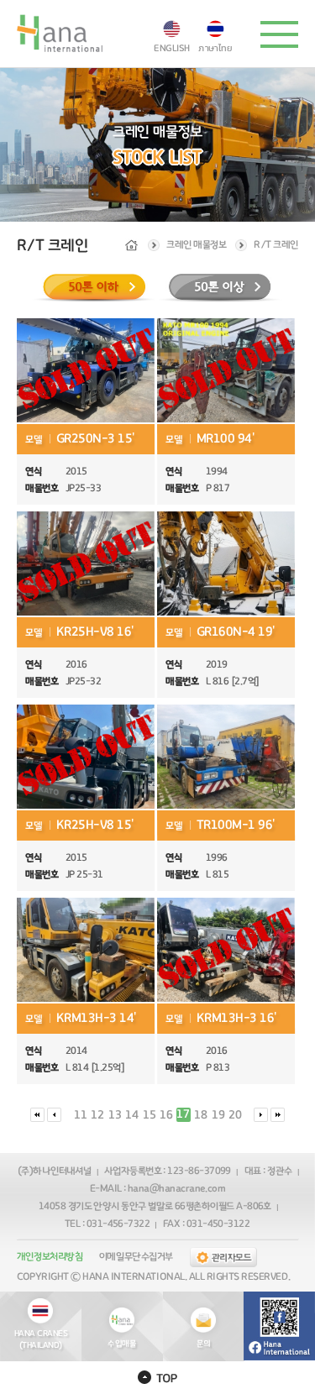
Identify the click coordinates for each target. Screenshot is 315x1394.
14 (132, 1115)
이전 (54, 1115)
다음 (261, 1115)
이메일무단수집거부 (136, 1256)
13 (115, 1115)
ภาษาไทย (215, 47)
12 (97, 1115)
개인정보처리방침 (49, 1256)
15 (149, 1115)
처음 (37, 1115)
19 (218, 1115)
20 (235, 1115)
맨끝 (277, 1115)
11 (80, 1115)
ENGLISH (172, 48)
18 (200, 1115)
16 (166, 1115)
